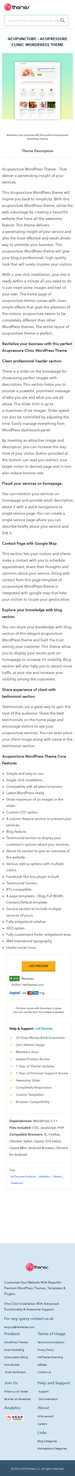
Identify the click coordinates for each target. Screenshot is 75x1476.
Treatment (16, 1183)
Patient (57, 1176)
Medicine (44, 1176)
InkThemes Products (23, 1176)
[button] (38, 966)
